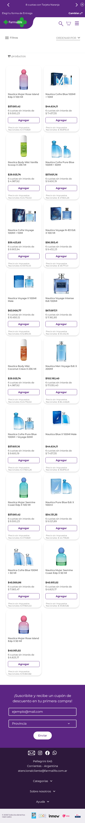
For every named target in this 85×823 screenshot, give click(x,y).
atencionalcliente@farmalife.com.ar (42, 771)
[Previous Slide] (8, 4)
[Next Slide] (76, 4)
